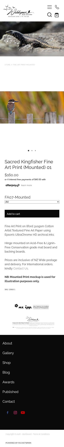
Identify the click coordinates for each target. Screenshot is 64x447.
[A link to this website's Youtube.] (22, 412)
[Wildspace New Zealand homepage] (23, 11)
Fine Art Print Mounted (24, 64)
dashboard (26, 434)
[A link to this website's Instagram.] (15, 412)
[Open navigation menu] (49, 7)
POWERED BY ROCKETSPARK (18, 442)
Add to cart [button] (13, 213)
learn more (26, 185)
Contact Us (20, 268)
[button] (49, 14)
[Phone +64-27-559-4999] (57, 7)
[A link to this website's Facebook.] (7, 412)
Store (7, 64)
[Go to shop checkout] (57, 14)
